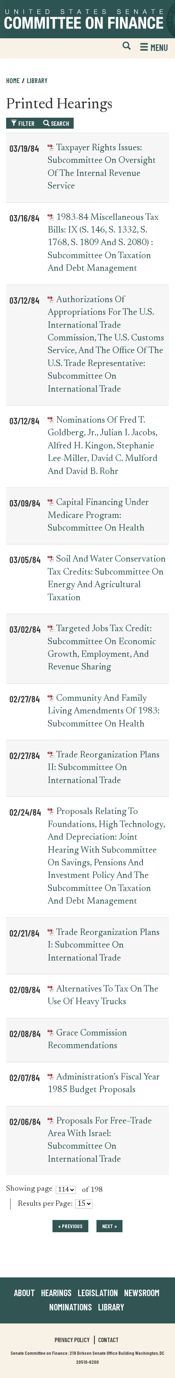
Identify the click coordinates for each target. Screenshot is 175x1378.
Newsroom (142, 1292)
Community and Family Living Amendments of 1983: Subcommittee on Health (104, 711)
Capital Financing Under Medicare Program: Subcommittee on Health (98, 515)
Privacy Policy (72, 1339)
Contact (108, 1339)
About (24, 1292)
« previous (70, 1225)
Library (37, 80)
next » (109, 1225)
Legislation (98, 1292)
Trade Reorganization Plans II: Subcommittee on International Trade (104, 768)
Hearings (56, 1292)
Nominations (70, 1306)
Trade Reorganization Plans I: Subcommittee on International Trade (104, 945)
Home (13, 80)
